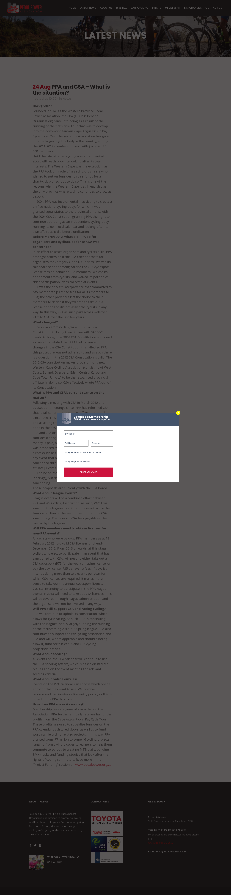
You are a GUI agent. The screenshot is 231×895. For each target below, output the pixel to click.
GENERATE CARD (89, 472)
